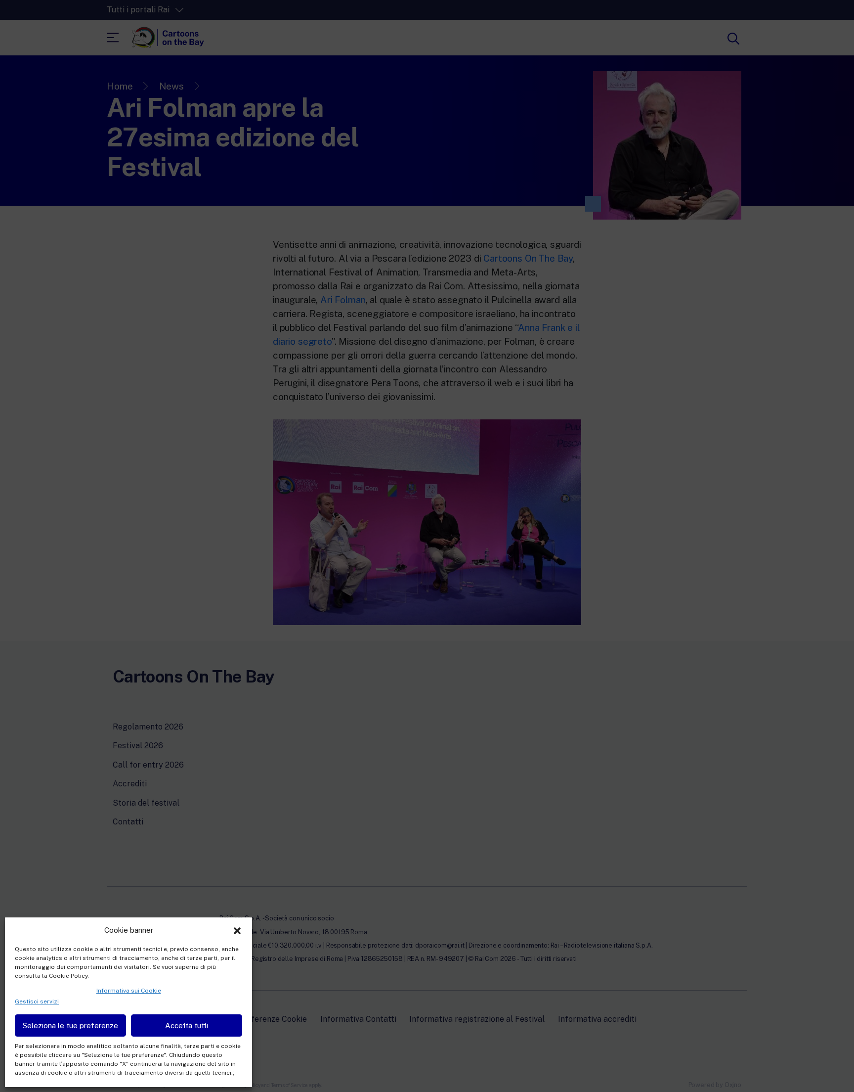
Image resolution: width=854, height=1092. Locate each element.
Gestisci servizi (37, 1001)
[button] (237, 930)
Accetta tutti (186, 1025)
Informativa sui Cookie (128, 991)
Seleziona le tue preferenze (70, 1025)
